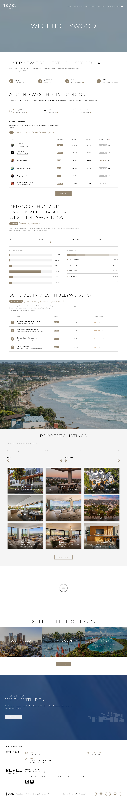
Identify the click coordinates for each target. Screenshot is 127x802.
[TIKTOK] (119, 794)
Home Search (90, 6)
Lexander (19, 151)
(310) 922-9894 (96, 754)
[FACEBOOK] (96, 794)
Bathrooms (48, 451)
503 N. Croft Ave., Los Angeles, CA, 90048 (28, 323)
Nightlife (52, 132)
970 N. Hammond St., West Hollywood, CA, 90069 (30, 331)
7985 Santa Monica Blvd (24, 184)
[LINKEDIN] (105, 794)
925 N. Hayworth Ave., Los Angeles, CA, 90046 (29, 348)
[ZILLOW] (115, 794)
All (12, 132)
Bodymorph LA (21, 176)
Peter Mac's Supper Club (24, 182)
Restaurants (20, 132)
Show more (63, 193)
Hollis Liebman (21, 160)
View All (63, 664)
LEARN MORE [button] (13, 717)
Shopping (29, 132)
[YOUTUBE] (110, 794)
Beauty (44, 132)
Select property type (14, 451)
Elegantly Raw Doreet (23, 168)
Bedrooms (87, 451)
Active (37, 132)
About (69, 6)
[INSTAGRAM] (101, 794)
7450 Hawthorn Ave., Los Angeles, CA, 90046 (29, 340)
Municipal (20, 144)
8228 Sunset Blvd (22, 153)
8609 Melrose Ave (22, 146)
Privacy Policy (84, 794)
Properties (78, 6)
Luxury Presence (49, 794)
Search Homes (63, 557)
